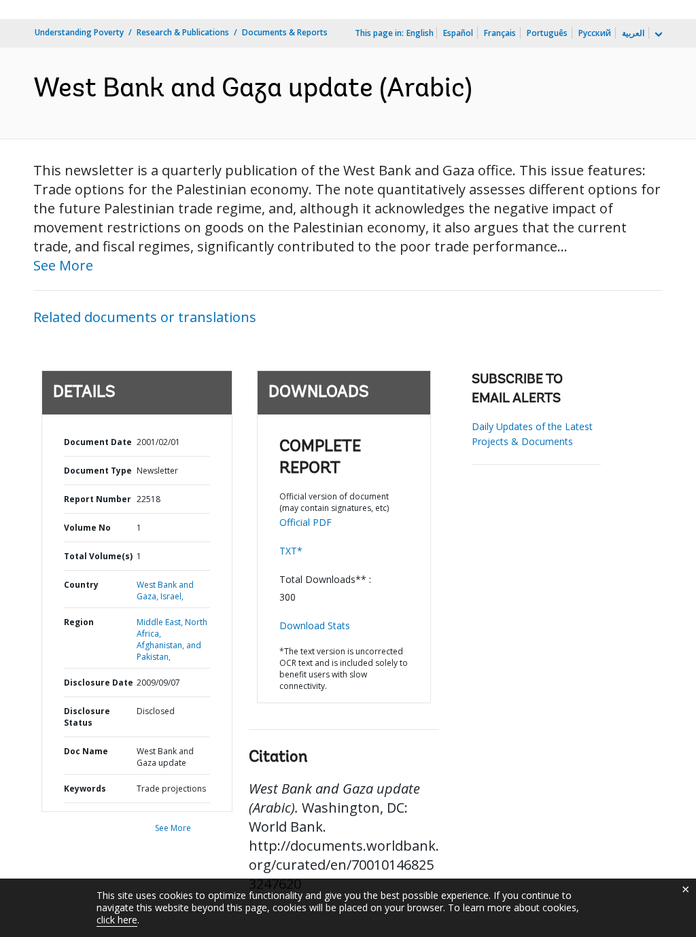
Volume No (87, 527)
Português (547, 33)
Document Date (98, 442)
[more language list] (657, 34)
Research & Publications (183, 32)
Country (81, 584)
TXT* (290, 550)
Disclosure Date (98, 682)
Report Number (97, 499)
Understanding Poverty (79, 32)
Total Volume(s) (98, 556)
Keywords (85, 788)
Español (458, 33)
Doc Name (86, 751)
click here (117, 919)
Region (79, 622)
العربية (633, 33)
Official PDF (305, 522)
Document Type (98, 470)
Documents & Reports (285, 32)
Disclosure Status (87, 716)
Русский (594, 33)
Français (500, 33)
